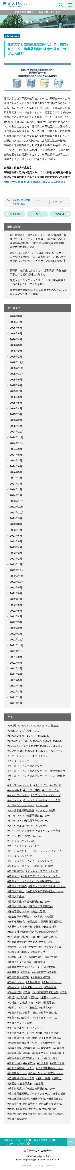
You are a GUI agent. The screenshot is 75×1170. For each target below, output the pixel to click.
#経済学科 (29, 1063)
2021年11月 (16, 645)
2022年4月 (16, 616)
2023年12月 (17, 501)
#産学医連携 (14, 1048)
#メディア (58, 850)
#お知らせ (55, 785)
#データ (12, 835)
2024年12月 (17, 431)
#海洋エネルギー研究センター (24, 1027)
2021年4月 (16, 685)
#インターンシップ (18, 761)
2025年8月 (16, 385)
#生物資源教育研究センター (23, 1043)
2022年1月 (16, 633)
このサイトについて (16, 1144)
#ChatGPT (23, 725)
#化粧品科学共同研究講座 (22, 931)
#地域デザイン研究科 (19, 962)
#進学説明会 (58, 1093)
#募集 (37, 926)
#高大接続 (21, 1108)
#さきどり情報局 (45, 810)
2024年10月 (17, 443)
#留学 (26, 1053)
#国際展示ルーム (17, 957)
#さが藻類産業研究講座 (20, 810)
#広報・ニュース (32, 200)
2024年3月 (16, 483)
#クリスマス (14, 800)
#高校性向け (49, 1108)
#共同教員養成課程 (50, 921)
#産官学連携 (14, 1053)
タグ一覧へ (58, 202)
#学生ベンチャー (51, 982)
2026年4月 (16, 339)
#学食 (63, 992)
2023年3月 (16, 552)
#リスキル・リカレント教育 (23, 866)
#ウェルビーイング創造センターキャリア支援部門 (36, 771)
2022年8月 (16, 593)
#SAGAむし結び (42, 740)
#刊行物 (27, 926)
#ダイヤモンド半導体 (48, 830)
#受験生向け (35, 946)
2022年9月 (16, 587)
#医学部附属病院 (46, 936)
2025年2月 (16, 420)
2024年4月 (16, 477)
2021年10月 (17, 651)
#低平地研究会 (15, 871)
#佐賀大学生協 (15, 896)
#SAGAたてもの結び (19, 740)
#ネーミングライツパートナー (24, 845)
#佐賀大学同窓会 (17, 886)
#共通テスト (14, 926)
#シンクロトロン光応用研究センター (28, 815)
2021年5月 (16, 680)
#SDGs (57, 740)
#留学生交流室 (40, 1053)
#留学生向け (57, 1053)
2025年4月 (16, 408)
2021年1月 (16, 703)
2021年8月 (16, 662)
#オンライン (40, 785)
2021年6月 (16, 674)
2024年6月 (16, 466)
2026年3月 (16, 345)
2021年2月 (16, 697)
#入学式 (38, 916)
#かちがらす (14, 790)
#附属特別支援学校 (50, 1103)
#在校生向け (51, 957)
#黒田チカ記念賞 (17, 1118)
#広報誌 (22, 1002)
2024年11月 (16, 437)
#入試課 (49, 916)
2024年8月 (16, 454)
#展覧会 (33, 997)
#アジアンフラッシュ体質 (22, 755)
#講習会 (12, 1083)
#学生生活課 (14, 992)
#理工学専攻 (51, 1032)
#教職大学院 (14, 1012)
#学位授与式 (39, 972)
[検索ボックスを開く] (61, 5)
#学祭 (26, 992)
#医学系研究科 (15, 936)
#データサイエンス (29, 835)
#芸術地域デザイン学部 (20, 1078)
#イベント (44, 755)
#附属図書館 (54, 1098)
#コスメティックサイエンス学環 (41, 800)
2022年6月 (16, 604)
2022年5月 (16, 610)
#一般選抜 (47, 866)
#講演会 (56, 1078)
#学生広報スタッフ (32, 987)
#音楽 (10, 1108)
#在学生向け (35, 957)
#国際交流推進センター (34, 951)
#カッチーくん (50, 790)
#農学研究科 (25, 1083)
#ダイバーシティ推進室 (20, 830)
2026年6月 (16, 327)
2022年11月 (16, 576)
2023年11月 (16, 506)
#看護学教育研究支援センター (24, 1058)
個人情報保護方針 (43, 1140)
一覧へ (37, 213)
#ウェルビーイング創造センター (26, 766)
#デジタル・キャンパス (20, 840)
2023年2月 (16, 558)
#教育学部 (13, 1017)
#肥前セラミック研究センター (45, 1073)
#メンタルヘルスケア (19, 856)
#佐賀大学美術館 (17, 906)
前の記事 (15, 213)
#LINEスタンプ (16, 730)
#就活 (10, 997)
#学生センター (15, 982)
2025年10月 (17, 373)
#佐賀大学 (18, 200)
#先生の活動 (38, 911)
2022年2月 (16, 628)
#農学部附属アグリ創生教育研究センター (31, 1088)
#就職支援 (21, 997)
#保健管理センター (18, 911)
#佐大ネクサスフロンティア (42, 871)
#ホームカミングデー (19, 850)
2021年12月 (17, 639)
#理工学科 (32, 1037)
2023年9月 (16, 518)
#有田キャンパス (46, 1017)
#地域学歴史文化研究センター (24, 967)
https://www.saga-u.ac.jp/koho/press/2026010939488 (34, 181)
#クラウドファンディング (45, 795)
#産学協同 (29, 1048)
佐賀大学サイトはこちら (16, 1140)
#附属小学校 (14, 1103)
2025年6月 (16, 396)
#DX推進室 (52, 725)
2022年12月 (17, 570)
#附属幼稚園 (30, 1103)
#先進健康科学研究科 (19, 916)
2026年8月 (16, 316)
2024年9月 (16, 449)
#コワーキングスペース (20, 805)
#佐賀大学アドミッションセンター (40, 876)
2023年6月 (16, 535)
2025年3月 (16, 414)
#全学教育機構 (15, 921)
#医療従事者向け (17, 941)
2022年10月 (17, 581)
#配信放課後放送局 (18, 1098)
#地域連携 (13, 972)
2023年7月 (16, 529)
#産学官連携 (44, 1048)
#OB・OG (32, 730)
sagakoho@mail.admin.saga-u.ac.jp (41, 1159)
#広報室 (12, 1002)
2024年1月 (16, 495)
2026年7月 (16, 322)
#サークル (42, 805)
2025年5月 (16, 402)
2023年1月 (16, 564)
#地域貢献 (49, 967)
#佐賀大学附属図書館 (40, 906)
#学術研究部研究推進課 (45, 992)
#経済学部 (42, 1063)
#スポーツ (42, 825)
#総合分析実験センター (20, 1068)
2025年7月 (16, 391)
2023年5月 (16, 541)
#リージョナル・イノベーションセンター (31, 861)
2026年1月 (16, 356)
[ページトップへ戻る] (71, 1142)
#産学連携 (58, 1048)
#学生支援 (50, 987)
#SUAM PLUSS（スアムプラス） (44, 750)
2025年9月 (16, 379)
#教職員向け (46, 1007)
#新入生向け (28, 1017)
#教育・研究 (30, 1012)
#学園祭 (52, 972)
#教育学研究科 (47, 1012)
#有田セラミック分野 (19, 1022)
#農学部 (38, 1083)
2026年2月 (16, 350)
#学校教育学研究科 (18, 977)
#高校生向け (14, 1113)
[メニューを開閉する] (70, 5)
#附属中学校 (38, 1098)
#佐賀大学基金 (15, 891)
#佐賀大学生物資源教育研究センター (28, 901)
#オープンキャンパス (19, 785)
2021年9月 (16, 656)
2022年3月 (16, 622)
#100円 (11, 725)
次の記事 (60, 213)
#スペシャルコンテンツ (20, 825)
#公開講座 (32, 921)
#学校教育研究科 (40, 977)
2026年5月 (16, 333)
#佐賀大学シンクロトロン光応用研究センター (33, 881)
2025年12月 (17, 362)
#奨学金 (25, 972)
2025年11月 (16, 368)
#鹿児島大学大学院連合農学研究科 (43, 1113)
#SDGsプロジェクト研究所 (23, 745)
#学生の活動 (33, 982)
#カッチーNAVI (32, 790)
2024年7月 (16, 460)
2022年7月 (16, 599)
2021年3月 (16, 691)
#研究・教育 (19, 204)
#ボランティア (41, 850)
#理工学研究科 (15, 1037)
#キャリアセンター (18, 795)
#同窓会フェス (52, 946)
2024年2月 (16, 489)
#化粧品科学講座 (48, 931)
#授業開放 (48, 1002)
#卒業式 (33, 941)
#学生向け (13, 987)
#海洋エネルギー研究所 (20, 1032)
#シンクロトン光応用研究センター (27, 820)
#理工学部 (45, 1037)
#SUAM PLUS (15, 750)
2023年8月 (16, 524)
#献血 (39, 1032)
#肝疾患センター (17, 1073)
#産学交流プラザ (50, 1043)
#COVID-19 (37, 725)
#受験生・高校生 (17, 946)
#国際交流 (13, 951)
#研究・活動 (14, 1063)
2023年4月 (16, 547)
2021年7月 (16, 668)
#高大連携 (35, 1108)
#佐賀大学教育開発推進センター (44, 891)
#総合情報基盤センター (49, 1068)
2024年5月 (16, 472)
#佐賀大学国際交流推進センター (47, 886)
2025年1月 (16, 425)
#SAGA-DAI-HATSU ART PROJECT (27, 735)
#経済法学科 (57, 1063)
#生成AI (57, 1037)
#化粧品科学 (49, 926)
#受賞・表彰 (46, 941)
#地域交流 (39, 962)
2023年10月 (17, 512)
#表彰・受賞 (43, 1078)
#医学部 (30, 936)
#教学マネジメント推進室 (22, 1007)
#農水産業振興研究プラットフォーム (28, 1093)
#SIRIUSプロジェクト (52, 745)
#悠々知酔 (35, 1002)
